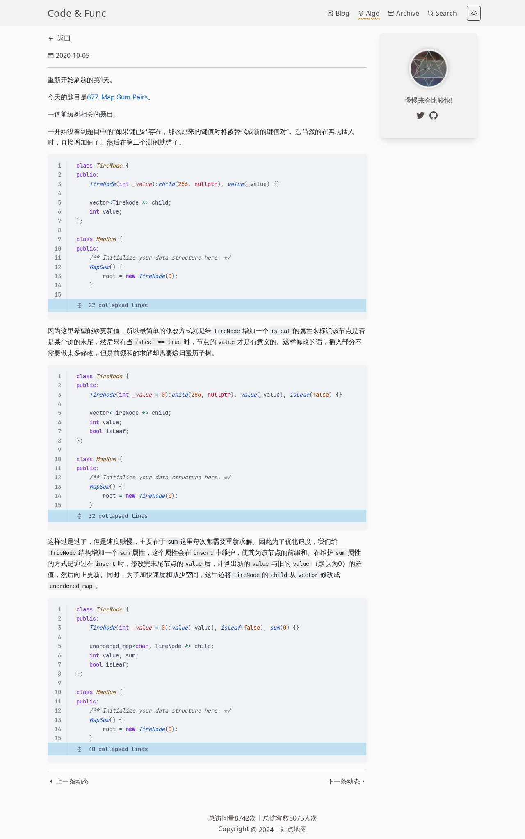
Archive (407, 13)
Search (445, 13)
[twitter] (422, 115)
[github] (435, 115)
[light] (474, 13)
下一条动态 (343, 781)
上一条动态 (71, 781)
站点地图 (294, 829)
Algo (372, 13)
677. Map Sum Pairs (117, 97)
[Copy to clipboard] (356, 163)
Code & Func (77, 13)
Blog (341, 13)
